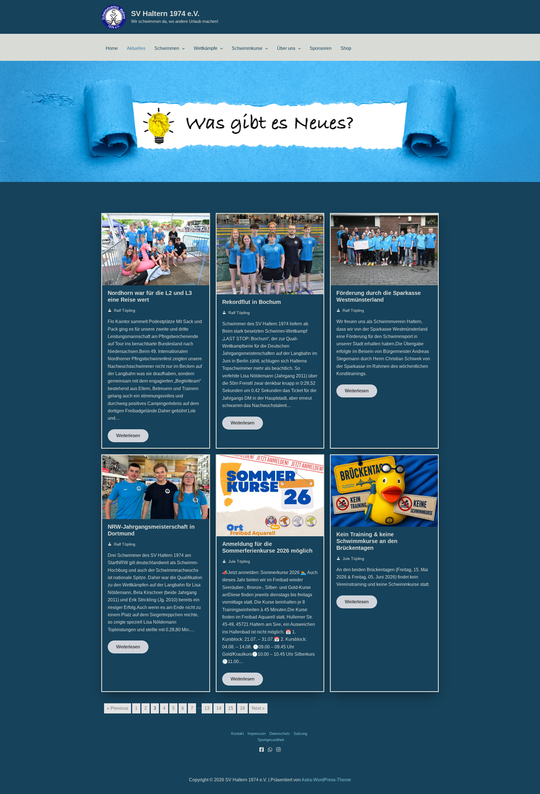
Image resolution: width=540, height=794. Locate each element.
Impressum (257, 733)
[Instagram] (278, 749)
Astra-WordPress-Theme (326, 779)
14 (218, 708)
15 (230, 708)
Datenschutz (279, 733)
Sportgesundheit (271, 740)
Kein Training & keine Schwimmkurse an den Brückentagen (366, 541)
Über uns (286, 48)
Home (112, 48)
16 (242, 708)
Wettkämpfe (205, 48)
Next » (258, 708)
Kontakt (237, 733)
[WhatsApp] (270, 749)
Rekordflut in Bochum (251, 302)
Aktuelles (136, 48)
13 (207, 708)
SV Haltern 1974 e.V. (165, 13)
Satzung (300, 733)
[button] (182, 48)
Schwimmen (166, 48)
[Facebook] (261, 749)
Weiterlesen (128, 435)
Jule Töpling (239, 561)
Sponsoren (321, 48)
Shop (346, 48)
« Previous (117, 708)
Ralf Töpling (124, 310)
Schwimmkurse (247, 48)
